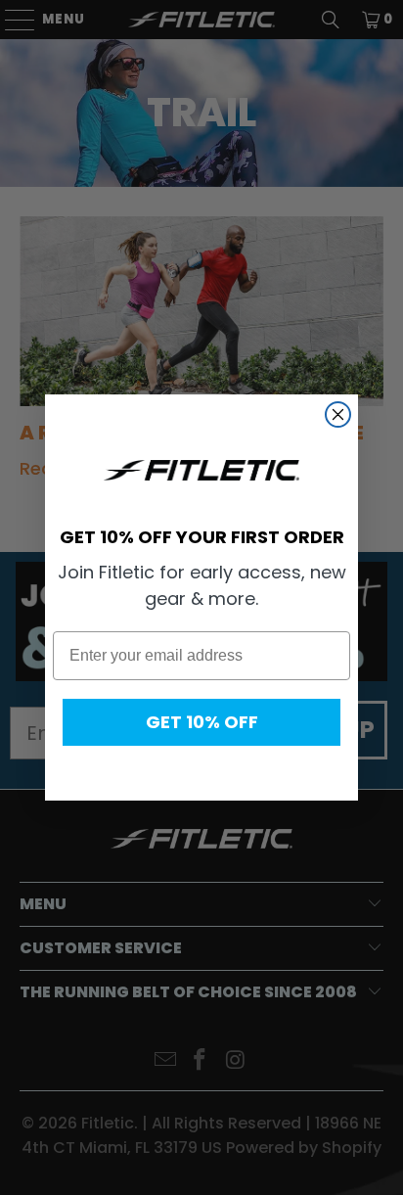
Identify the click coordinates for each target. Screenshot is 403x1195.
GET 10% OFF (202, 722)
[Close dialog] (338, 414)
